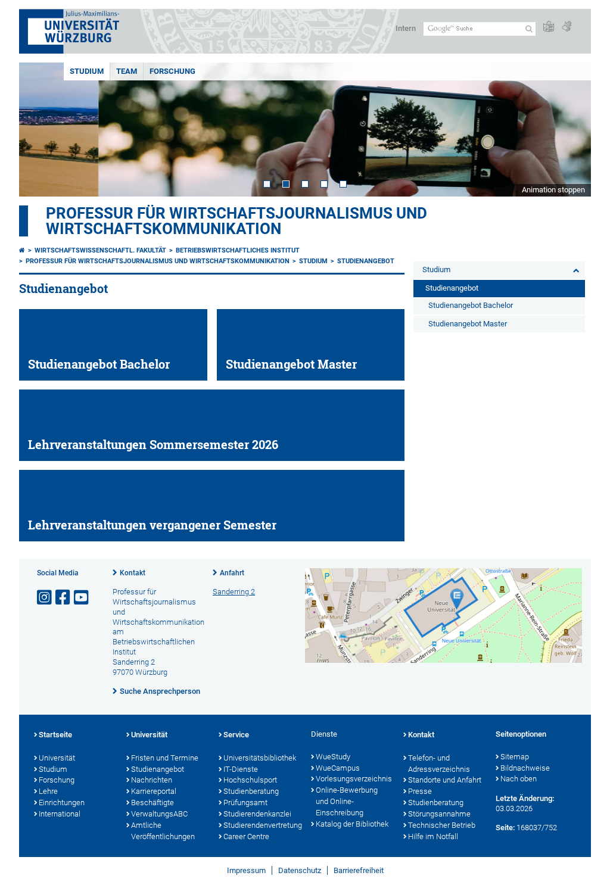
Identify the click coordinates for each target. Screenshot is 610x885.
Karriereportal (153, 791)
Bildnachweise (525, 768)
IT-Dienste (240, 769)
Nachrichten (151, 779)
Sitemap (514, 756)
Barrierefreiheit (359, 870)
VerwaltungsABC (159, 813)
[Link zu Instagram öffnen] (45, 597)
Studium (87, 71)
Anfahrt (232, 573)
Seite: (505, 827)
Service (236, 734)
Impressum (246, 870)
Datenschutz (299, 870)
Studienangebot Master (467, 323)
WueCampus (338, 768)
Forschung (172, 71)
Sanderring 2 (234, 591)
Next (570, 129)
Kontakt (132, 573)
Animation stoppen (553, 189)
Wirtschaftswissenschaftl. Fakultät (100, 250)
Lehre (48, 791)
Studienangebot (365, 261)
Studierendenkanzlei (257, 813)
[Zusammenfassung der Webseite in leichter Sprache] (548, 27)
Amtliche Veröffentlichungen (163, 831)
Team (126, 71)
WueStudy (333, 756)
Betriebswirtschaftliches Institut (238, 250)
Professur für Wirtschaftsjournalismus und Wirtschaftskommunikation (236, 221)
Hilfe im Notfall (433, 836)
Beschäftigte (152, 802)
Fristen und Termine (164, 757)
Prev (40, 129)
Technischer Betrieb (441, 825)
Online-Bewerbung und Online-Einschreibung (347, 801)
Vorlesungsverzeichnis (353, 778)
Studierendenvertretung (261, 825)
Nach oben (518, 778)
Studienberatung (251, 791)
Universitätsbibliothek (259, 757)
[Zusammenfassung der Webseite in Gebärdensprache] (566, 27)
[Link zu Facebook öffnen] (63, 597)
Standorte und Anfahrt (444, 779)
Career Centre (246, 836)
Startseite (55, 734)
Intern (406, 28)
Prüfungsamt (245, 802)
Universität (57, 757)
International (59, 813)
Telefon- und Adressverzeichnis (439, 763)
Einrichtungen (62, 802)
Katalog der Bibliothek (352, 823)
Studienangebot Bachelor (470, 305)
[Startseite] (22, 250)
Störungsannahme (439, 813)
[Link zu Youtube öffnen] (82, 597)
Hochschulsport (250, 779)
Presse (420, 791)
